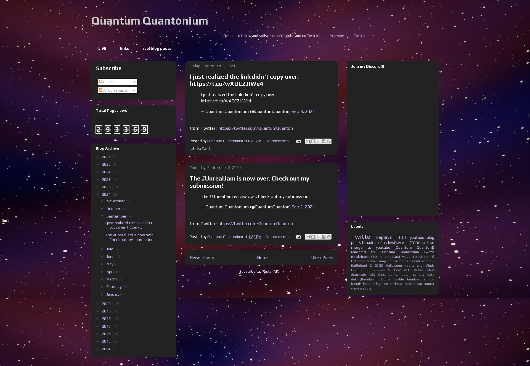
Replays (384, 237)
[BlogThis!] (313, 141)
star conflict (425, 283)
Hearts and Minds (419, 265)
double (385, 279)
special (410, 283)
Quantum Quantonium (149, 20)
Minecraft (358, 252)
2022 (107, 187)
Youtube (307, 36)
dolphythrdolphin (364, 279)
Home (263, 257)
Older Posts (322, 257)
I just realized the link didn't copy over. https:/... (128, 225)
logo (379, 283)
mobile (393, 261)
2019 (107, 311)
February (114, 286)
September (117, 216)
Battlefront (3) (423, 256)
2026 (107, 157)
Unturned (358, 261)
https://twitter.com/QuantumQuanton (255, 128)
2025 (107, 164)
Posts (107, 81)
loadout (369, 283)
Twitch (329, 36)
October (114, 208)
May (110, 264)
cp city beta (423, 274)
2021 (107, 194)
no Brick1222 (393, 283)
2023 (107, 179)
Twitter (208, 149)
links (124, 48)
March (112, 279)
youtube (417, 237)
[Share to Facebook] (323, 141)
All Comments (115, 90)
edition (429, 279)
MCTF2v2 (394, 270)
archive (372, 261)
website (366, 288)
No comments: (278, 141)
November (116, 201)
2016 (107, 333)
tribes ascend (409, 261)
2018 (107, 318)
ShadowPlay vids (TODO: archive (407, 242)
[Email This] (308, 141)
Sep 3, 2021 (303, 111)
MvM (430, 270)
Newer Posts (202, 257)
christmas (385, 274)
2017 (107, 326)
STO (373, 256)
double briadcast (407, 279)
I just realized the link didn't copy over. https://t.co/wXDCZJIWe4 (244, 80)
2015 (107, 341)
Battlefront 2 (361, 265)
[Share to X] (318, 141)
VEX (372, 274)
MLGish (419, 270)
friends (356, 283)
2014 (107, 349)
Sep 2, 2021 (303, 206)
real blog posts (157, 48)
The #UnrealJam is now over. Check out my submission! (129, 237)
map (382, 261)
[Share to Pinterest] (329, 141)
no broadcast (389, 256)
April (111, 271)
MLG (407, 270)
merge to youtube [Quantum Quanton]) (392, 247)
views (355, 288)
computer (402, 274)
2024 (107, 172)
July (110, 249)
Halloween (394, 265)
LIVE (102, 48)
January (113, 294)
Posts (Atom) (273, 271)
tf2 (373, 252)
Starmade (358, 274)
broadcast (370, 242)
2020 (107, 303)
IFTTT (400, 237)
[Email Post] (298, 141)
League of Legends (368, 270)
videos (426, 261)
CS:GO (378, 265)
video (406, 256)
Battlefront (360, 256)
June (111, 256)
